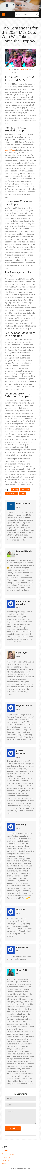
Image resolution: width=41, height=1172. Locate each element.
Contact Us (6, 1160)
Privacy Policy (6, 1157)
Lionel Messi (10, 150)
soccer (22, 493)
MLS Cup (15, 490)
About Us (5, 1151)
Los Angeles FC (11, 493)
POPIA (4, 1164)
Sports (30, 69)
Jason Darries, (15, 69)
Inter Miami (25, 490)
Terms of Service (8, 1154)
